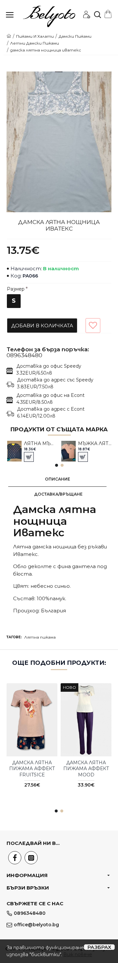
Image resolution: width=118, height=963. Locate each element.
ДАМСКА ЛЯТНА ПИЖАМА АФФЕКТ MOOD (86, 768)
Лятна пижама (40, 637)
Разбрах (99, 947)
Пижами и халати (35, 36)
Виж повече (77, 954)
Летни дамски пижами (34, 43)
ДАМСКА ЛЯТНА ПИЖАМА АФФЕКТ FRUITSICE (32, 768)
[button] (56, 465)
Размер (16, 289)
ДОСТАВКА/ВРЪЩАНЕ (58, 494)
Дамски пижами (75, 36)
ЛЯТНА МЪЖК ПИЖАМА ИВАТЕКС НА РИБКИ (40, 443)
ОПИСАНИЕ (57, 479)
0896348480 (24, 355)
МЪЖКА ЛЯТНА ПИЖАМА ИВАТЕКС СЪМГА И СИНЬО (94, 443)
